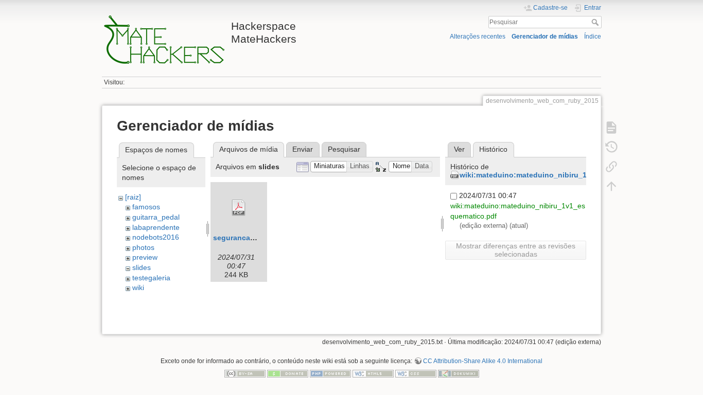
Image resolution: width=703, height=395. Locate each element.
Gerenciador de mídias (545, 36)
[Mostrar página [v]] (611, 127)
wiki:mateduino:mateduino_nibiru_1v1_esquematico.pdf (559, 175)
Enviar (302, 149)
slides (141, 267)
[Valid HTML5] (373, 372)
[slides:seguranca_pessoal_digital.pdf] (239, 208)
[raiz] (133, 197)
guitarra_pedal (156, 217)
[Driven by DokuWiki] (458, 372)
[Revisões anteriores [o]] (611, 147)
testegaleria (151, 278)
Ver (459, 149)
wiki (138, 287)
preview (144, 257)
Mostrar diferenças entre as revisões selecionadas (515, 250)
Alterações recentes (477, 36)
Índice (592, 36)
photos (143, 247)
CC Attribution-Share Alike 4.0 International (482, 361)
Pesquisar (596, 22)
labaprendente (156, 227)
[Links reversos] (611, 166)
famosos (146, 207)
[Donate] (287, 372)
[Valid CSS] (415, 372)
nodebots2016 (155, 237)
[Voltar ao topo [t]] (611, 186)
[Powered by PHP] (330, 372)
